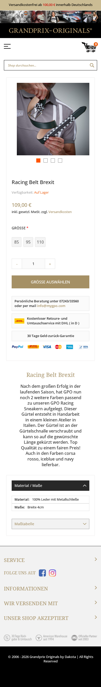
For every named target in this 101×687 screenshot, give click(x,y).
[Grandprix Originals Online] (50, 31)
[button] (37, 159)
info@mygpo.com (51, 305)
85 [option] (16, 242)
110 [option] (40, 242)
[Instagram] (51, 574)
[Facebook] (41, 574)
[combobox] (50, 65)
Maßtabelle (24, 523)
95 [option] (28, 242)
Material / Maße (28, 485)
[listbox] (50, 242)
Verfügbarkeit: (22, 192)
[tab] (50, 485)
